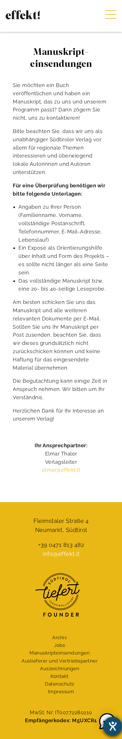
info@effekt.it (61, 553)
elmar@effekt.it (61, 470)
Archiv (59, 637)
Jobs (59, 645)
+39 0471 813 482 (61, 544)
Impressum (61, 691)
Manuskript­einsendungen (60, 653)
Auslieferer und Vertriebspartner (60, 661)
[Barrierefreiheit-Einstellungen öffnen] (112, 726)
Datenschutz (59, 684)
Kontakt (60, 676)
